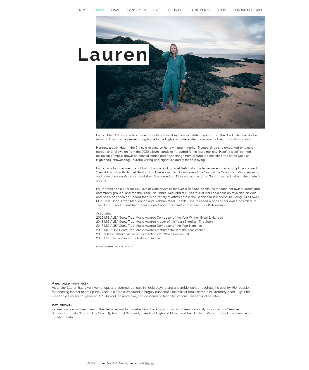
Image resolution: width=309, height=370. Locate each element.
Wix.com (150, 363)
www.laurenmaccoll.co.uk (114, 246)
